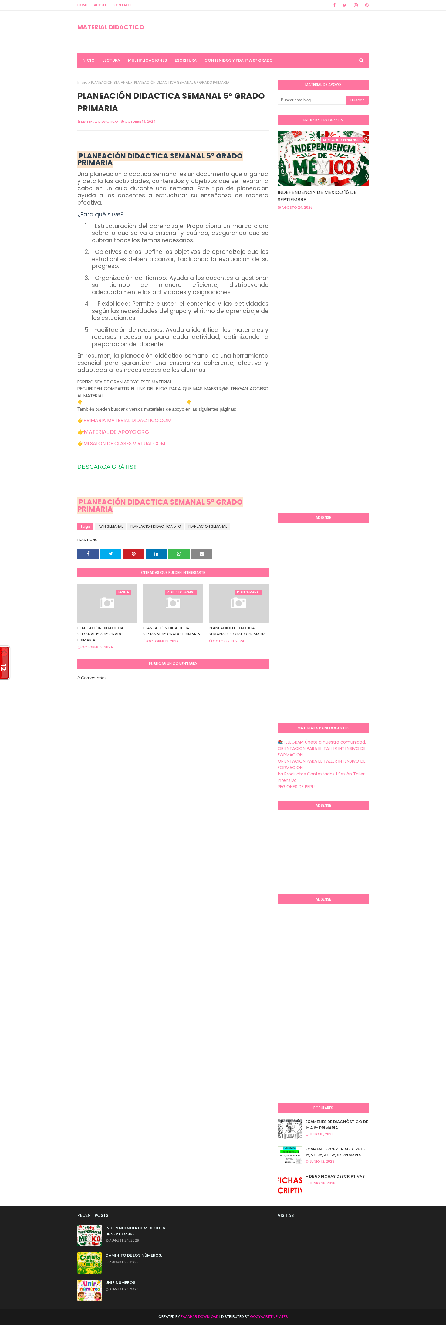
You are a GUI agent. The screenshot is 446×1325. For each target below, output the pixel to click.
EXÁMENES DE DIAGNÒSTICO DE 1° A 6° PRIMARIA (337, 1125)
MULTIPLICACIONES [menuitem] (147, 60)
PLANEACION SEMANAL (110, 82)
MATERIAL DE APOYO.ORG (116, 432)
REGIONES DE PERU (296, 787)
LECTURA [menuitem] (111, 60)
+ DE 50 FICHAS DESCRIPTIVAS (335, 1176)
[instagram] (356, 5)
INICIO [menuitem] (88, 60)
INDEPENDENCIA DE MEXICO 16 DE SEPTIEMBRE (317, 196)
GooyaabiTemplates (269, 1316)
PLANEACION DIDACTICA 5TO (155, 526)
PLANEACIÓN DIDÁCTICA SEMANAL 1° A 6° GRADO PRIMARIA (100, 634)
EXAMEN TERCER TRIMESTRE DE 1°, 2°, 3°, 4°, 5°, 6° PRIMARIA (336, 1152)
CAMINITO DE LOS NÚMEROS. (133, 1255)
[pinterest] (366, 5)
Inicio (82, 82)
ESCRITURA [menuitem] (186, 60)
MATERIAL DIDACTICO (110, 27)
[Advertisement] (362, 263)
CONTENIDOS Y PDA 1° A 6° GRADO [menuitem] (238, 60)
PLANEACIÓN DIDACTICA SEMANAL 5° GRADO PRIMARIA (160, 505)
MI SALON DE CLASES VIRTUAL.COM (124, 443)
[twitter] (345, 5)
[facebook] (334, 5)
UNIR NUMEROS (120, 1283)
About (100, 5)
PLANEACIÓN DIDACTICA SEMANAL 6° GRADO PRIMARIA (171, 631)
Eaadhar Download (199, 1316)
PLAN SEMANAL (110, 526)
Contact (122, 5)
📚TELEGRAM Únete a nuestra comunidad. (322, 742)
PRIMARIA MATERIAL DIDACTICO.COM (127, 420)
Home (82, 5)
